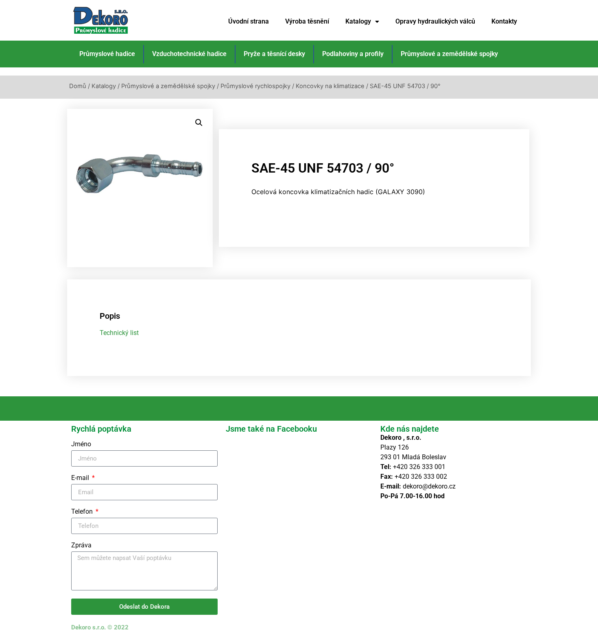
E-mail (81, 478)
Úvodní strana (248, 21)
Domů (77, 86)
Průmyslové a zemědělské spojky (449, 54)
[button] (199, 122)
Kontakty (504, 21)
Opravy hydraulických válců (435, 21)
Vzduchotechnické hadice (189, 54)
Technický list (119, 333)
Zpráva (81, 545)
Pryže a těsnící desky (274, 54)
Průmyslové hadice (107, 54)
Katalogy (358, 21)
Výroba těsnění (307, 21)
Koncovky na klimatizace (330, 86)
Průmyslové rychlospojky (255, 86)
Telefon (82, 511)
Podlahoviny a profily (353, 54)
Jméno (81, 444)
